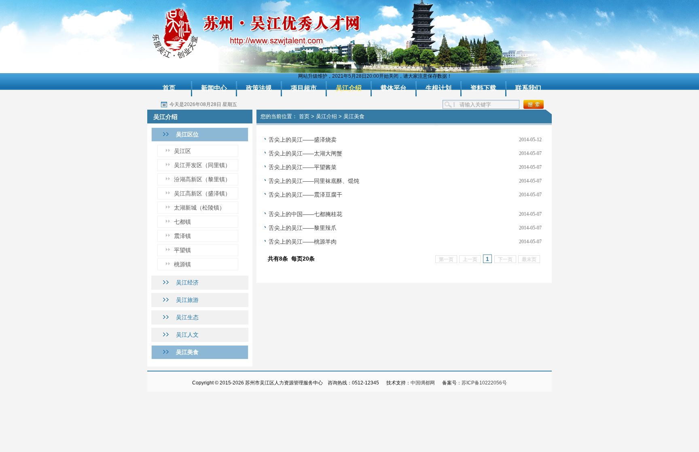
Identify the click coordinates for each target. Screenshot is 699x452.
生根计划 (438, 88)
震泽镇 (182, 236)
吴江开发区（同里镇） (202, 165)
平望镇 (182, 250)
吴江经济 (187, 282)
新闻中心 (214, 88)
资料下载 (483, 88)
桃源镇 (182, 264)
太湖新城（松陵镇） (199, 207)
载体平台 (394, 88)
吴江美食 (187, 352)
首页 (169, 88)
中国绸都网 (423, 383)
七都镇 (182, 222)
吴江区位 (187, 134)
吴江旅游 (187, 300)
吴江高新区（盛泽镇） (202, 193)
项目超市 (304, 88)
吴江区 (182, 151)
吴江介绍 (349, 88)
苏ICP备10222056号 (484, 383)
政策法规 (259, 88)
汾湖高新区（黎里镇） (202, 179)
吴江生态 (187, 317)
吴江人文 (187, 334)
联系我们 (528, 88)
